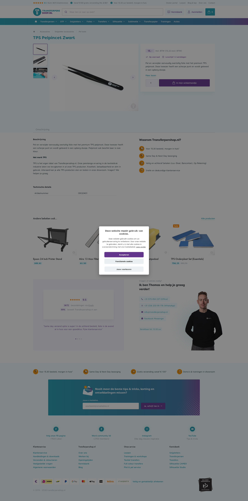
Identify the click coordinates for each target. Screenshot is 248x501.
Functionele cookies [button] (124, 261)
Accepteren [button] (124, 254)
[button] (124, 269)
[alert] (124, 250)
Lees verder (141, 247)
